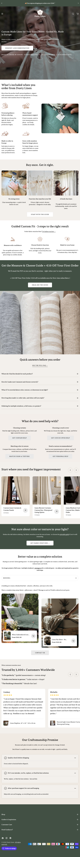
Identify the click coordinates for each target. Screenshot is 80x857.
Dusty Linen (10, 842)
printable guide (64, 534)
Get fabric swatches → (40, 543)
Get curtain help (19, 438)
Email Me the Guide (40, 285)
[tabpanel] (40, 616)
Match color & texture (19, 456)
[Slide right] (76, 470)
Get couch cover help (60, 438)
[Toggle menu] (2, 14)
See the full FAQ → (40, 365)
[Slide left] (70, 470)
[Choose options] (33, 636)
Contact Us (40, 653)
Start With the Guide (40, 214)
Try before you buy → (49, 231)
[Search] (73, 14)
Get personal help (60, 456)
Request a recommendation (17, 48)
